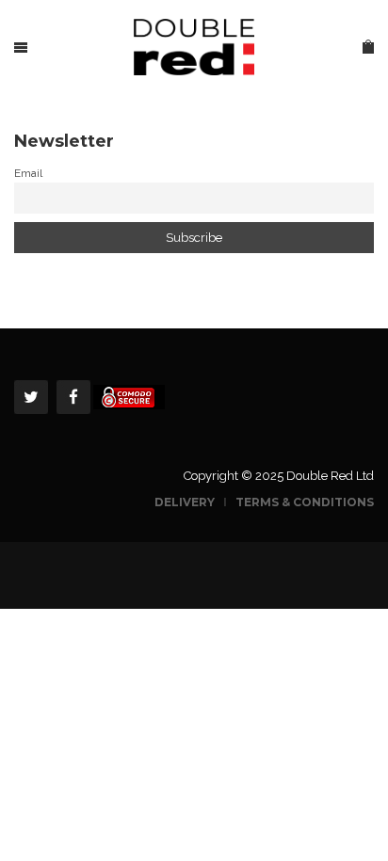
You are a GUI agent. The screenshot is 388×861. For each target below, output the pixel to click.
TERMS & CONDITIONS (304, 502)
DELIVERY (186, 502)
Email (28, 173)
